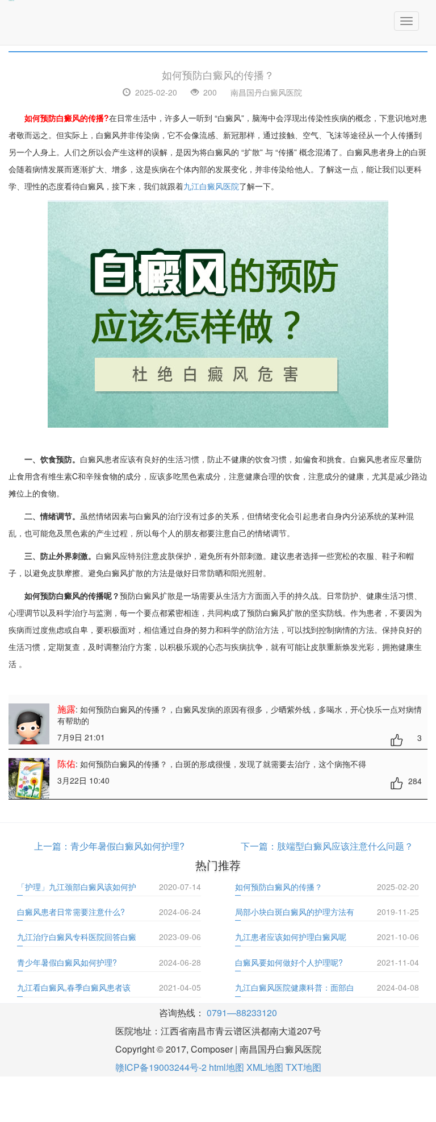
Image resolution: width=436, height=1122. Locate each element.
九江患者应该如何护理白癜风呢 (290, 936)
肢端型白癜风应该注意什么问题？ (345, 845)
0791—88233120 (242, 1012)
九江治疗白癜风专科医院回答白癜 (76, 936)
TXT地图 (303, 1067)
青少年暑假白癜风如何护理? (127, 845)
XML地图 (264, 1067)
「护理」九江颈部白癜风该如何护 (76, 886)
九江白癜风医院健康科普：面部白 (294, 987)
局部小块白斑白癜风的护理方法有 (294, 911)
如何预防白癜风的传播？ (278, 886)
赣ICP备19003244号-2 (161, 1067)
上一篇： (52, 845)
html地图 (226, 1067)
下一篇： (259, 845)
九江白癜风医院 (211, 186)
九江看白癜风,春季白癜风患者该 (74, 987)
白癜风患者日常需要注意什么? (71, 911)
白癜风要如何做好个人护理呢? (289, 962)
